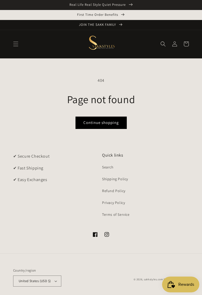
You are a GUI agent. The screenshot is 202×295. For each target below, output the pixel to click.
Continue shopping (101, 122)
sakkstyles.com (153, 279)
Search (108, 167)
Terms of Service (116, 214)
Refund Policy (113, 190)
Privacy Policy (113, 202)
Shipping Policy (115, 179)
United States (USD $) (35, 281)
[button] (16, 44)
